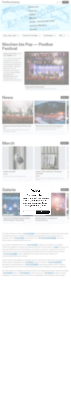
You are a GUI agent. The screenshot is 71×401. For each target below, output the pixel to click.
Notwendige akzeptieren (28, 211)
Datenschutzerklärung (35, 207)
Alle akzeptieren (42, 211)
